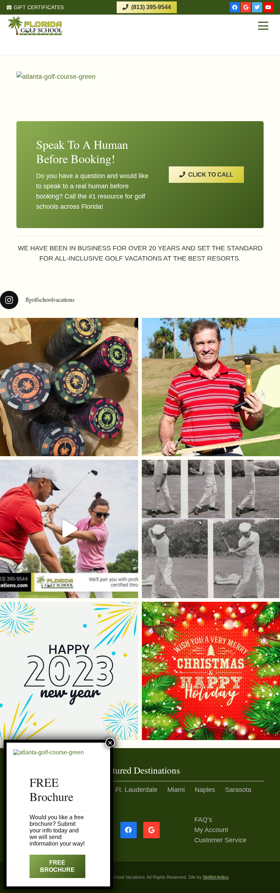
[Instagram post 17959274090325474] (69, 671)
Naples (205, 789)
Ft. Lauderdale (136, 789)
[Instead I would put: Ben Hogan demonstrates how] (211, 529)
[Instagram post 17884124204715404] (211, 671)
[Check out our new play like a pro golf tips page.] (211, 387)
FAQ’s (203, 819)
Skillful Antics (216, 877)
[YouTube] (268, 7)
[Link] (35, 26)
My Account (211, 830)
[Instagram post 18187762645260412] (69, 529)
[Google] (246, 7)
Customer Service (220, 840)
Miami (176, 789)
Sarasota (238, 789)
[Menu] (263, 26)
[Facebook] (235, 7)
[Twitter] (257, 7)
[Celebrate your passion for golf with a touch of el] (69, 387)
